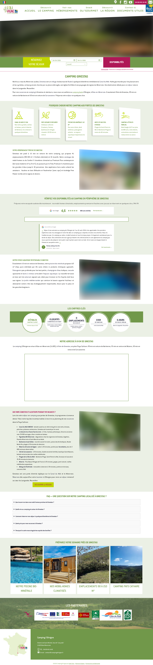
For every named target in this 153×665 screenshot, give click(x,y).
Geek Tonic (72, 663)
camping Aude (78, 92)
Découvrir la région (43, 485)
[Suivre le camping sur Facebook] (120, 2)
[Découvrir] (83, 615)
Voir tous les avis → (106, 247)
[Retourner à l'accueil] (10, 9)
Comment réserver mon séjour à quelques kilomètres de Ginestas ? (37, 516)
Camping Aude (104, 69)
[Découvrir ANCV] (28, 615)
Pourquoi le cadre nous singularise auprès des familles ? (34, 530)
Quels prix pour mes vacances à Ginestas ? (29, 523)
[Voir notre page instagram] (125, 2)
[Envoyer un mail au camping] (150, 2)
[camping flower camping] (149, 9)
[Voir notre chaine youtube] (131, 2)
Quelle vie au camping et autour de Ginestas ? (30, 509)
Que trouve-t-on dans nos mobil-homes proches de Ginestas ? (35, 502)
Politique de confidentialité (92, 663)
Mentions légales (80, 663)
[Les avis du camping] (115, 2)
